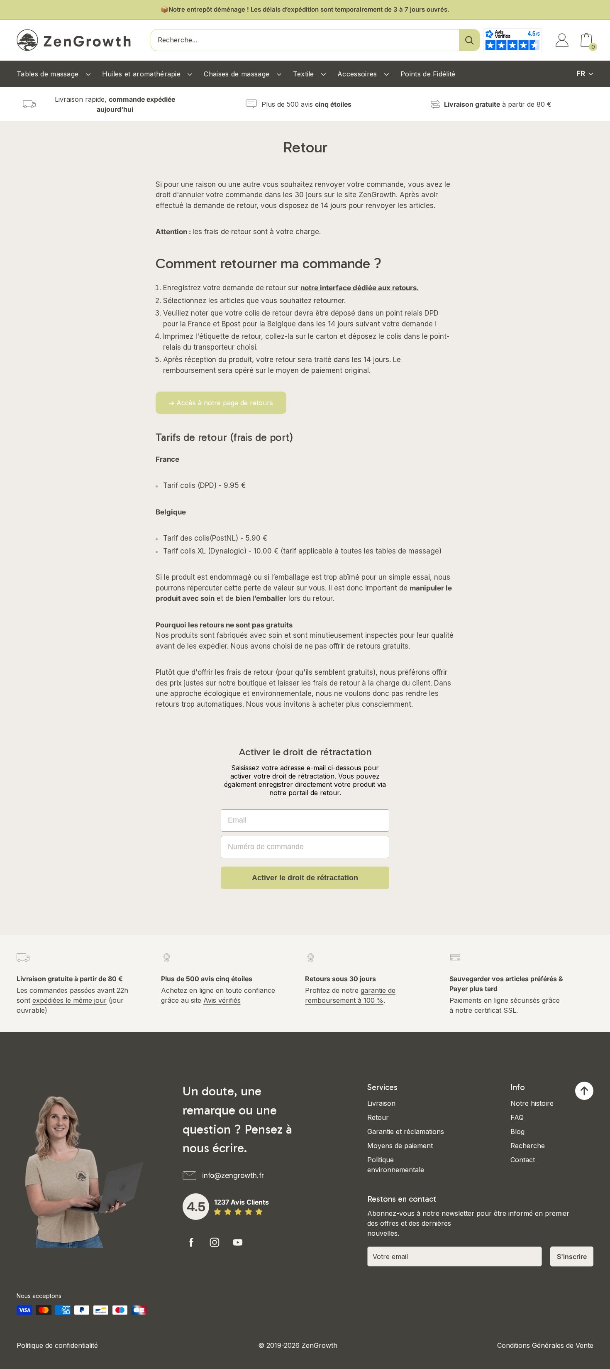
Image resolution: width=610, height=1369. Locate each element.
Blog (517, 1131)
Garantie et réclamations (405, 1131)
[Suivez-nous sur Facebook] (191, 1242)
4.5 (196, 1206)
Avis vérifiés (222, 1000)
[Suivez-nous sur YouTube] (237, 1242)
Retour (378, 1117)
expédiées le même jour (69, 1000)
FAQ (517, 1117)
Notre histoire (532, 1103)
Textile (305, 74)
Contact (522, 1160)
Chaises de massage (237, 74)
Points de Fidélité (428, 74)
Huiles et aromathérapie (142, 74)
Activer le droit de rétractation (305, 878)
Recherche (527, 1145)
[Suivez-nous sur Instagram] (214, 1242)
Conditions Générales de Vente (545, 1345)
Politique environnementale (395, 1165)
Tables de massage (49, 74)
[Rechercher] (469, 40)
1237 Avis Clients (241, 1202)
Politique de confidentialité (57, 1345)
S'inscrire (572, 1256)
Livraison (381, 1103)
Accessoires (358, 74)
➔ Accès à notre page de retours (221, 403)
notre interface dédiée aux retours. (359, 288)
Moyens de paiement (400, 1145)
